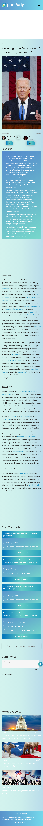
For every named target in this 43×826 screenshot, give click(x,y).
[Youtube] (27, 823)
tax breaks (5, 300)
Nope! (16, 543)
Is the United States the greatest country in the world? (21, 792)
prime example (19, 451)
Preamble (5, 289)
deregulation (31, 297)
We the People (34, 485)
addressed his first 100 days (20, 159)
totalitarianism (24, 473)
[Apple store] (18, 823)
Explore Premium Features (21, 819)
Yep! (7, 543)
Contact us (13, 817)
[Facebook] (20, 823)
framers (8, 419)
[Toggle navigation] (39, 4)
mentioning (13, 180)
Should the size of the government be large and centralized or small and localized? (21, 737)
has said (37, 327)
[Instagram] (24, 823)
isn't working (15, 354)
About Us (5, 817)
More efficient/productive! (15, 622)
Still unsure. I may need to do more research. (22, 547)
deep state (22, 372)
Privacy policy (7, 819)
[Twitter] (22, 823)
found (4, 357)
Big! (7, 596)
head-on (32, 312)
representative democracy (27, 437)
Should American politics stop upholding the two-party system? (20, 764)
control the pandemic (32, 306)
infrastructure (31, 315)
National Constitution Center (19, 227)
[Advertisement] (21, 24)
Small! (16, 596)
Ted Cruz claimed (18, 219)
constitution (25, 416)
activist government (13, 360)
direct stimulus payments (14, 309)
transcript (18, 190)
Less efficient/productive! (15, 626)
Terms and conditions (25, 817)
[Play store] (16, 823)
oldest (13, 416)
